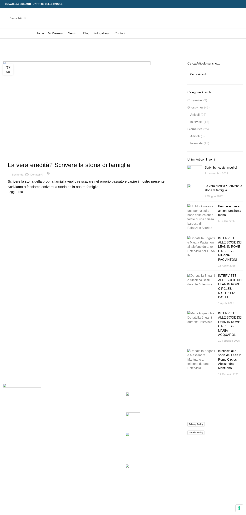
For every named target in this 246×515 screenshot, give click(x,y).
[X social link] (230, 4)
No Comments (171, 424)
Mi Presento (72, 401)
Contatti (69, 458)
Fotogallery (72, 437)
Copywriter (194, 100)
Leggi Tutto (15, 192)
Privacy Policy (196, 424)
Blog (67, 430)
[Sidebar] (5, 510)
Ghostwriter (18, 157)
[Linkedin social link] (239, 4)
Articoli (195, 114)
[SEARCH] (235, 18)
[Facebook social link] (225, 4)
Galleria (72, 451)
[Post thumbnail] (194, 172)
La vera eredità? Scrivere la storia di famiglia (69, 164)
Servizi (69, 408)
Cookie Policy (196, 432)
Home (6, 59)
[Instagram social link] (234, 4)
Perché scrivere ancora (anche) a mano (229, 211)
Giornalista (194, 129)
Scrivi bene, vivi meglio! (221, 167)
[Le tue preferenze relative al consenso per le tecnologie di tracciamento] (239, 508)
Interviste (196, 121)
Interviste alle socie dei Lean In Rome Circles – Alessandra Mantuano (229, 359)
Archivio (72, 444)
